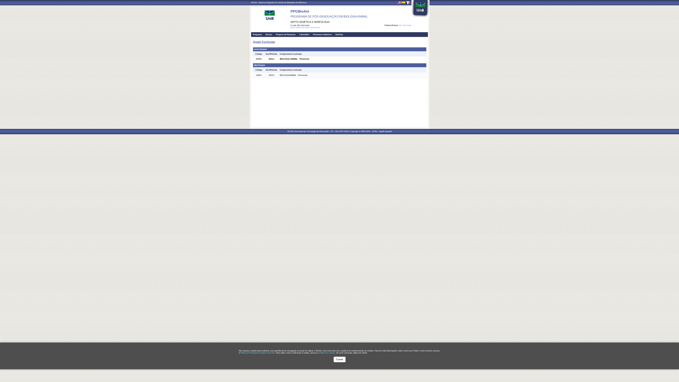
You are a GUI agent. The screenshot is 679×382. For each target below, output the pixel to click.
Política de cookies (327, 353)
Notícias (339, 34)
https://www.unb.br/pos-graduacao (305, 27)
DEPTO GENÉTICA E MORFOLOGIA (310, 22)
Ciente (339, 359)
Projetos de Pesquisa (285, 34)
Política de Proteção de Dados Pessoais (257, 353)
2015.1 (271, 59)
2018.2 (271, 75)
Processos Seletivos (322, 34)
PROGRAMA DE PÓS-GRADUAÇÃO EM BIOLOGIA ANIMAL (329, 16)
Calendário (304, 34)
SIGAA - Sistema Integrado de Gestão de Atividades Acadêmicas (278, 2)
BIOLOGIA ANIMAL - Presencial (294, 59)
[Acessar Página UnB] (420, 8)
